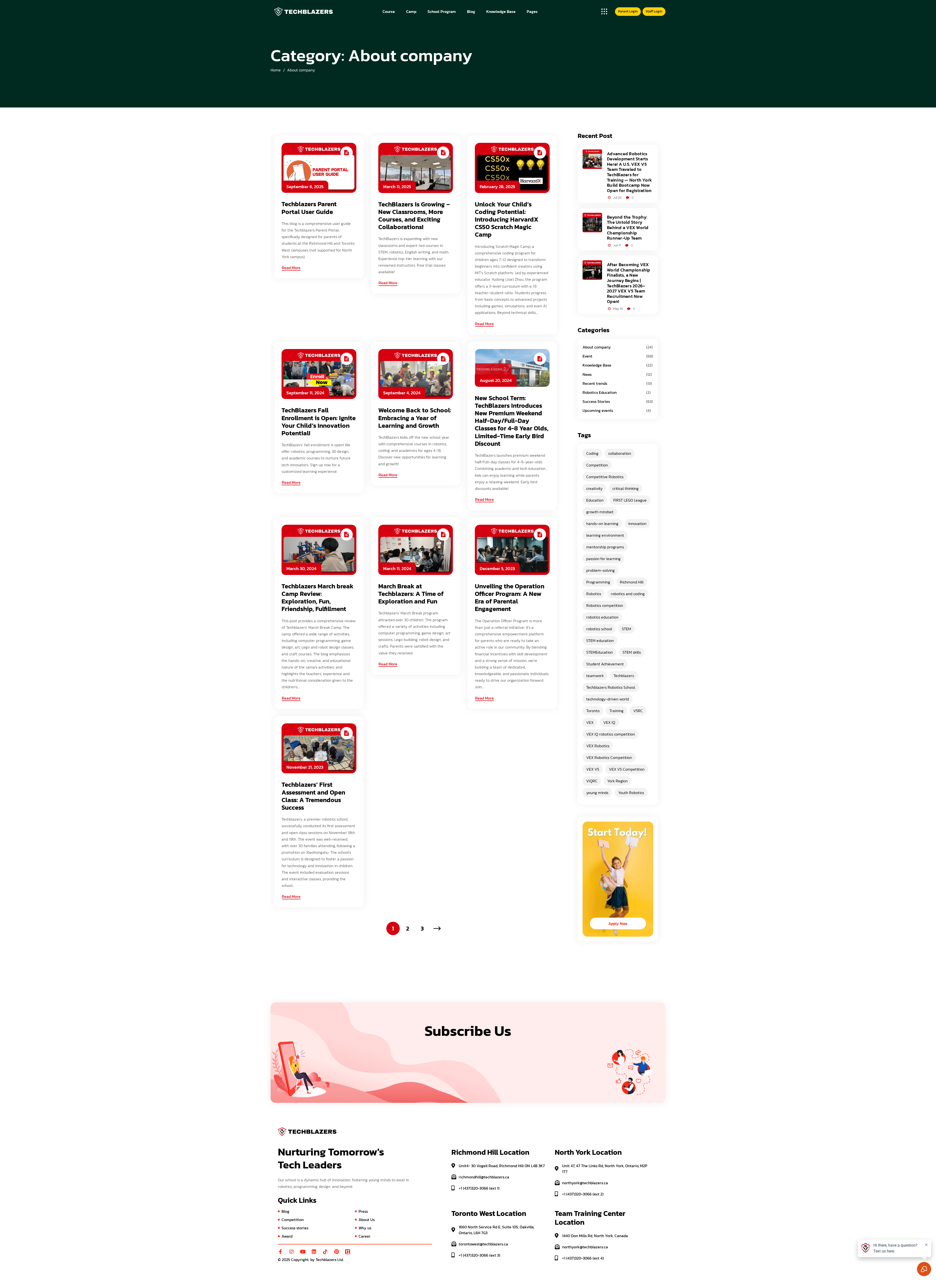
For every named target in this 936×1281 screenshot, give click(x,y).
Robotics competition (604, 605)
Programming (598, 582)
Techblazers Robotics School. (611, 687)
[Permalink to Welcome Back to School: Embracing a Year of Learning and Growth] (415, 373)
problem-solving (600, 570)
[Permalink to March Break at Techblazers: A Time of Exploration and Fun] (415, 549)
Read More (291, 267)
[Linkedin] (314, 1251)
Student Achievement (605, 664)
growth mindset (600, 512)
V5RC (638, 711)
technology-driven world (607, 699)
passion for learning (603, 559)
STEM (626, 629)
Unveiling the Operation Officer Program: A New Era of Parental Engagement (509, 597)
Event (587, 356)
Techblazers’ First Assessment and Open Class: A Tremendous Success (313, 796)
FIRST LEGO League (630, 500)
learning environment (605, 535)
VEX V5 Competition (626, 769)
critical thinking (625, 488)
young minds (597, 793)
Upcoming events (598, 410)
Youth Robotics (631, 793)
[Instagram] (291, 1251)
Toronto (593, 711)
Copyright (300, 1259)
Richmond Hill (632, 582)
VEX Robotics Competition (609, 757)
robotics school (599, 629)
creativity (594, 488)
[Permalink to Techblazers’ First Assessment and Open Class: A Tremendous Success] (319, 748)
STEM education (600, 640)
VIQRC (591, 781)
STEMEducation (599, 652)
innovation (637, 523)
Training (616, 711)
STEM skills (632, 652)
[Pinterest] (336, 1251)
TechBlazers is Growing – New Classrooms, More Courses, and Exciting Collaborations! (414, 215)
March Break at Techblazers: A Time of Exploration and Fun (411, 593)
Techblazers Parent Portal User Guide (309, 207)
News (587, 374)
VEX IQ (609, 722)
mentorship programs (605, 547)
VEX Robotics (597, 746)
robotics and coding (628, 594)
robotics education (602, 617)
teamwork (595, 676)
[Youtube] (302, 1251)
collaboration (619, 453)
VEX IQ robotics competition (610, 734)
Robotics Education (600, 392)
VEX (590, 722)
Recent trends (595, 383)
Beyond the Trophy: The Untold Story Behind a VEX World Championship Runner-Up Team (628, 227)
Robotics (593, 594)
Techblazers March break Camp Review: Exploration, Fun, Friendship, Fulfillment (317, 597)
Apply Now (617, 923)
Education (595, 500)
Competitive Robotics (605, 477)
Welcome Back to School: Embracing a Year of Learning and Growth (414, 417)
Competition (597, 465)
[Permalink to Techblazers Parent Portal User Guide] (319, 167)
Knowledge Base (597, 365)
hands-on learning (602, 523)
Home (276, 70)
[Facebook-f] (280, 1251)
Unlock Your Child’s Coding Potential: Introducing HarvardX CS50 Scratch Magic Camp (506, 219)
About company (301, 70)
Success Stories (596, 401)
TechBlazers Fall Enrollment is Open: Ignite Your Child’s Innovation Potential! (319, 421)
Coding (592, 453)
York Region (617, 781)
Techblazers (624, 676)
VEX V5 (592, 769)
